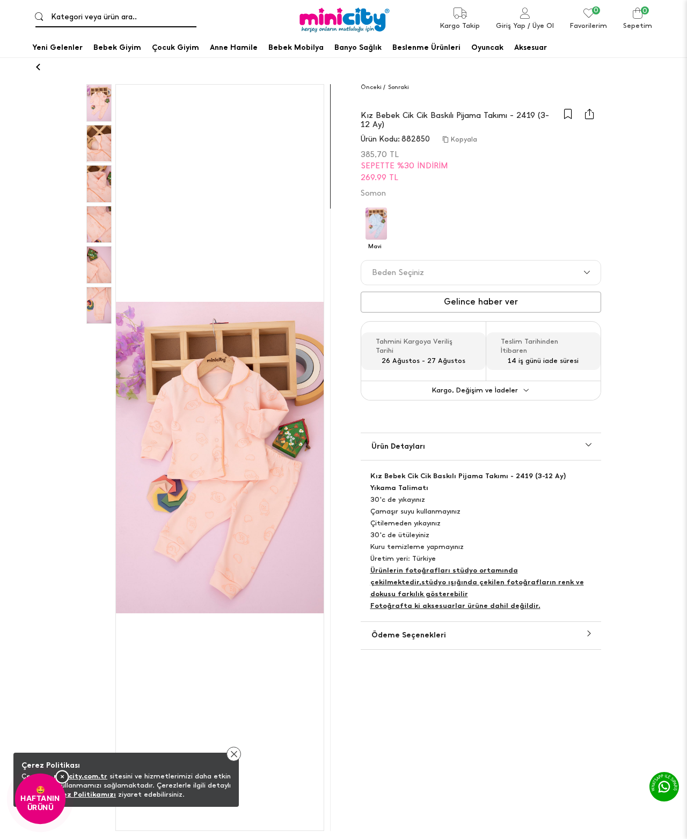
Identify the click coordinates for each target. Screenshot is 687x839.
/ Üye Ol (541, 25)
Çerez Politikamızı (83, 794)
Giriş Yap (510, 25)
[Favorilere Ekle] (567, 119)
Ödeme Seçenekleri (408, 635)
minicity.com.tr (80, 776)
